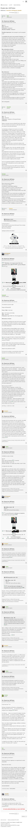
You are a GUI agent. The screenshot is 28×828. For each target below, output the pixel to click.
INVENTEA (14, 825)
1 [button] (16, 12)
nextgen (18, 825)
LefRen (7, 507)
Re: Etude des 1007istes (8, 21)
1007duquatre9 (8, 577)
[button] (15, 12)
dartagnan (7, 617)
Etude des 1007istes (8, 8)
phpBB (7, 822)
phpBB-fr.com (7, 823)
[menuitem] (3, 826)
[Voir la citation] (13, 507)
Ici (18, 264)
